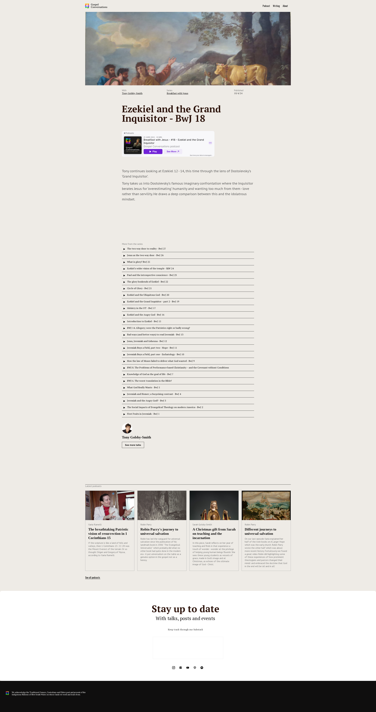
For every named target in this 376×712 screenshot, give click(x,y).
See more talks (133, 445)
